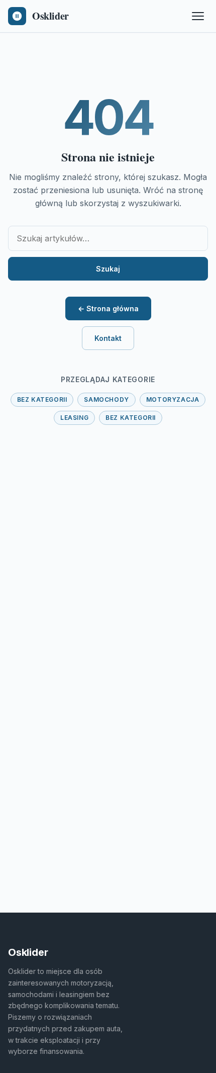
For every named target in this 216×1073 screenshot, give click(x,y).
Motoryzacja (172, 399)
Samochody (106, 399)
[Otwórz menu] (198, 16)
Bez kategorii (42, 399)
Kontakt (108, 338)
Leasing (74, 417)
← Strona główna (108, 308)
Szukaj (108, 268)
